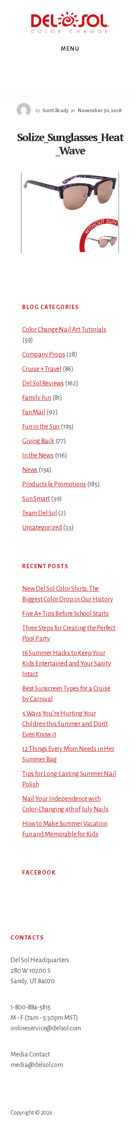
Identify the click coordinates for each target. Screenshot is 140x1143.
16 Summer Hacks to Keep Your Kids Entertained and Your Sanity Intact (66, 664)
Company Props (43, 354)
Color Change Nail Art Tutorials (64, 329)
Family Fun (36, 397)
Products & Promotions (54, 484)
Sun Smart (36, 498)
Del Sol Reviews (43, 383)
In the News (38, 455)
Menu (70, 49)
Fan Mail (33, 412)
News (29, 469)
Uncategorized (42, 527)
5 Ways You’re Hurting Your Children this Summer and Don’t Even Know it (65, 724)
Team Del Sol (39, 513)
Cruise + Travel (41, 369)
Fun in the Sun (41, 426)
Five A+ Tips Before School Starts (65, 613)
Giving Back (38, 441)
